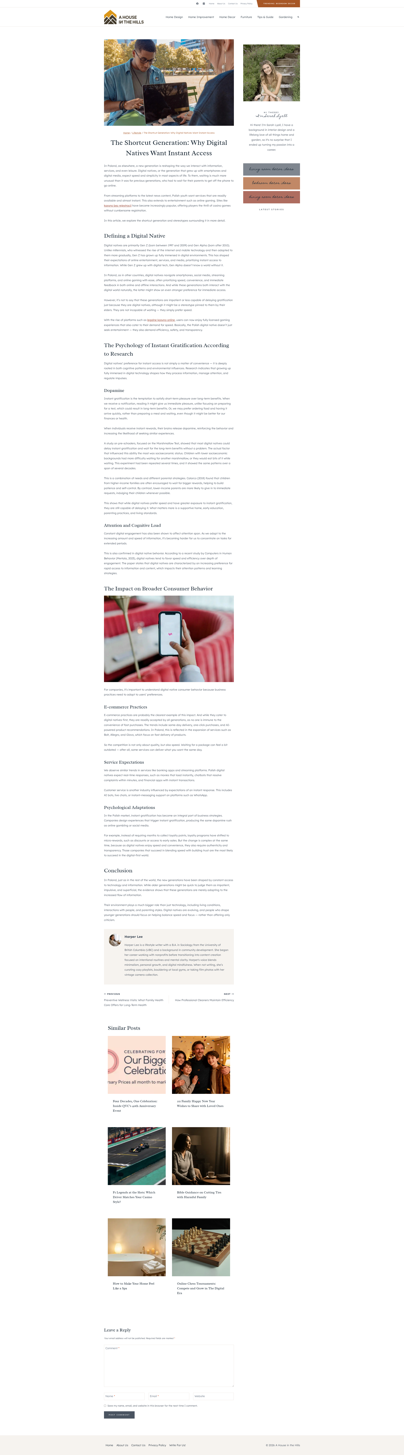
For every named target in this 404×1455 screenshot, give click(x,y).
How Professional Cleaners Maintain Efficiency (204, 997)
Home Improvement (201, 17)
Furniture (246, 17)
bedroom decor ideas (271, 183)
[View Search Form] (298, 17)
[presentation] (137, 1065)
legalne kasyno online (161, 320)
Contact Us (233, 3)
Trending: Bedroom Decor (279, 4)
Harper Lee (134, 937)
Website (200, 1396)
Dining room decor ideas (271, 197)
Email (154, 1396)
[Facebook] (197, 3)
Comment (112, 1348)
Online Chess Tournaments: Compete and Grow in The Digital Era (200, 1288)
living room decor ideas (271, 169)
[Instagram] (204, 3)
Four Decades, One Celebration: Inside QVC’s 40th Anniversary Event (135, 1106)
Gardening (285, 17)
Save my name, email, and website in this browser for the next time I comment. (152, 1405)
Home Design (174, 17)
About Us (221, 3)
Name (110, 1396)
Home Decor (227, 17)
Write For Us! (177, 1445)
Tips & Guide (265, 17)
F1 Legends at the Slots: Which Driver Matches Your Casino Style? (134, 1197)
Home (211, 3)
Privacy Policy (246, 3)
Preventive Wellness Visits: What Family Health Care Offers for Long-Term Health (133, 1000)
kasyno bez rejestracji (117, 205)
